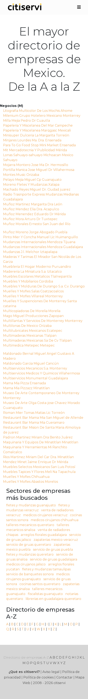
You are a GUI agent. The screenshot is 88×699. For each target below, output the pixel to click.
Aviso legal (51, 672)
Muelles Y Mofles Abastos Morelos (30, 482)
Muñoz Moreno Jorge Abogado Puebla (35, 232)
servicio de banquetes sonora (30, 574)
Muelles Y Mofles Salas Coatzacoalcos (33, 291)
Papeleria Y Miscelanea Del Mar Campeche (38, 125)
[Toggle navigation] (79, 7)
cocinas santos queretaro (39, 584)
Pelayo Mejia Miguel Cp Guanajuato (32, 180)
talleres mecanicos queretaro (30, 525)
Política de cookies (38, 677)
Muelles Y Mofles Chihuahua (26, 477)
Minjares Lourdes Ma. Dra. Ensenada (32, 140)
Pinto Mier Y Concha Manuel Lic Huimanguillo (40, 237)
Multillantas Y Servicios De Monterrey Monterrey (42, 321)
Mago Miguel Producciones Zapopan (33, 316)
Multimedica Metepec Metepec (29, 345)
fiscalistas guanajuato (45, 594)
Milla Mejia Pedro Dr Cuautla (26, 120)
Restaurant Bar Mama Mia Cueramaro (33, 422)
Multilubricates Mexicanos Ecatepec (32, 331)
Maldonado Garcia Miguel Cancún (31, 363)
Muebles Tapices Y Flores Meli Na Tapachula (39, 472)
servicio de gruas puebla (53, 549)
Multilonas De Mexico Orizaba (27, 326)
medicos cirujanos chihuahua (54, 520)
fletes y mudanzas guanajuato (31, 505)
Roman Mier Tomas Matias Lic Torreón (34, 413)
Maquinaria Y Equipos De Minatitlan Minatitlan (40, 442)
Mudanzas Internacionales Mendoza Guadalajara (43, 247)
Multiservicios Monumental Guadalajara (35, 378)
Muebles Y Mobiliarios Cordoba (28, 281)
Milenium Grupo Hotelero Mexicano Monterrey (41, 116)
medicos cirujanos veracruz (45, 515)
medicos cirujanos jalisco (26, 564)
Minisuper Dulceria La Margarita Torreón (36, 135)
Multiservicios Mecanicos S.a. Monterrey (35, 368)
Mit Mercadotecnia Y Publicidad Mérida (35, 150)
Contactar (64, 677)
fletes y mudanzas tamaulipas (46, 569)
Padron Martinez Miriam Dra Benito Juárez (38, 437)
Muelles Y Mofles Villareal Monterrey (33, 296)
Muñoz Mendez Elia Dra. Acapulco (31, 209)
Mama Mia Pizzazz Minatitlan (26, 388)
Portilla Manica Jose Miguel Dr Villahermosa (38, 170)
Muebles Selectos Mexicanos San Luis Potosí (39, 467)
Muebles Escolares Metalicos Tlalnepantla (37, 276)
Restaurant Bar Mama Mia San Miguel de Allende (43, 418)
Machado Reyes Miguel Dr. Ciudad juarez (36, 189)
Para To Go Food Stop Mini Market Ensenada (39, 145)
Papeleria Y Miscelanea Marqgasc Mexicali (37, 130)
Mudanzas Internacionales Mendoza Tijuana (39, 242)
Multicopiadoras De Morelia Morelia (31, 311)
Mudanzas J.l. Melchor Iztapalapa (30, 252)
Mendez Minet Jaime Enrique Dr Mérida (35, 462)
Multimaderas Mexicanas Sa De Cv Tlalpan (37, 340)
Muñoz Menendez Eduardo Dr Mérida (34, 214)
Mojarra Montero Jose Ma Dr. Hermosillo (35, 165)
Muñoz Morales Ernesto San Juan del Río (36, 224)
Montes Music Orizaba (21, 175)
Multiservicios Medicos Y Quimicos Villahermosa (41, 373)
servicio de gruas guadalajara (53, 559)
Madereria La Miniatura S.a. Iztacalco (32, 271)
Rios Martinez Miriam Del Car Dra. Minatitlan (38, 457)
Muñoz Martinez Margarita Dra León (32, 204)
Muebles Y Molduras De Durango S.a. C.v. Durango (44, 286)
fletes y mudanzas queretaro (30, 554)
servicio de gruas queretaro (28, 545)
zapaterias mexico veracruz (56, 540)
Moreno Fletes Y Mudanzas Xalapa (31, 184)
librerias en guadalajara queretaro (53, 599)
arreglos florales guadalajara (44, 535)
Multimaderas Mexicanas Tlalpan (29, 335)
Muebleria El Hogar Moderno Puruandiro (37, 267)
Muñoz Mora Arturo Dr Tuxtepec (30, 219)
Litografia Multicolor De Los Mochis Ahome (37, 111)
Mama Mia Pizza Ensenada (24, 383)
